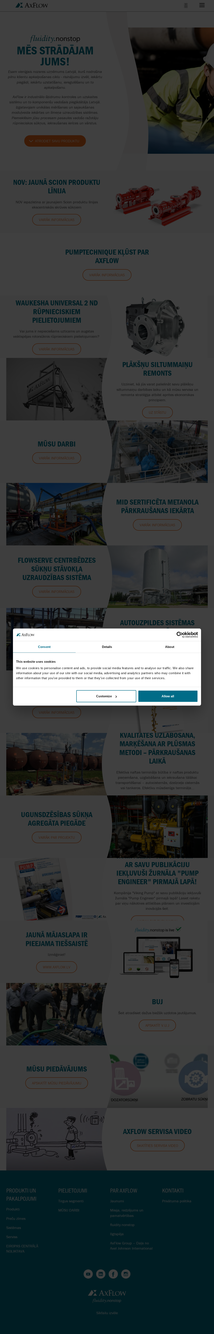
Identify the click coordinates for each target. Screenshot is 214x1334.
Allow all (168, 696)
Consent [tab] (44, 646)
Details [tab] (107, 646)
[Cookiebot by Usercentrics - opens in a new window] (179, 634)
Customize (104, 696)
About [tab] (169, 646)
